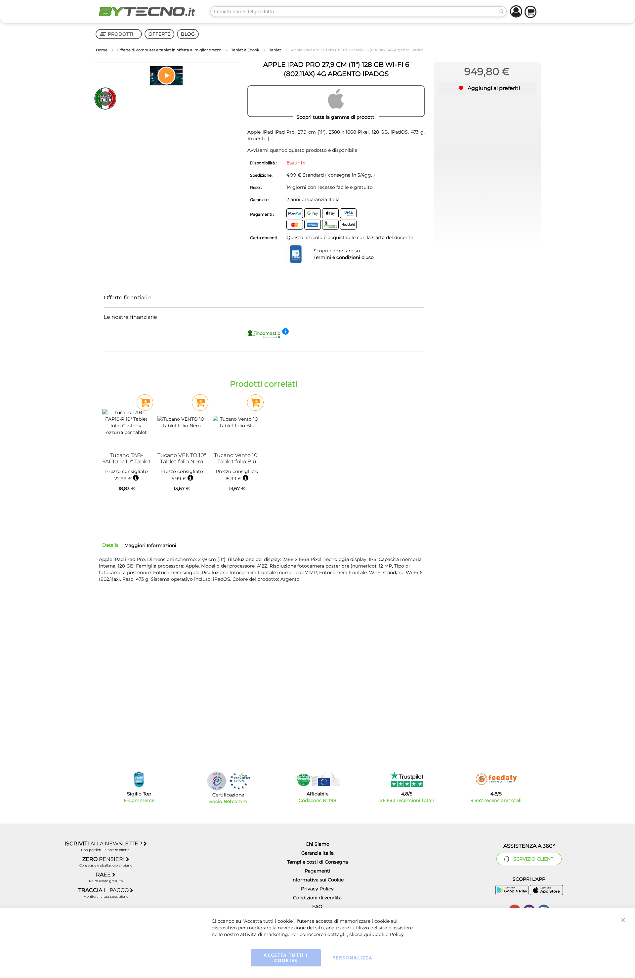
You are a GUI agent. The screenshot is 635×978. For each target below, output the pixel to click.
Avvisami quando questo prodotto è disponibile (302, 150)
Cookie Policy (388, 934)
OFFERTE (159, 34)
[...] (270, 139)
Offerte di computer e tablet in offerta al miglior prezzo (169, 50)
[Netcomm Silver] (216, 781)
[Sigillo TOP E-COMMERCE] (139, 779)
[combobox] (358, 11)
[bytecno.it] (147, 11)
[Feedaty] (496, 779)
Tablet (275, 50)
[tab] (110, 545)
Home (102, 50)
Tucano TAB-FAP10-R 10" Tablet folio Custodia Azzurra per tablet (126, 458)
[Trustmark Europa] (239, 781)
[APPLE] (336, 101)
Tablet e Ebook (245, 50)
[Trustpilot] (407, 779)
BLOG (188, 34)
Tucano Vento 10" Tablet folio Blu (237, 458)
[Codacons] (317, 779)
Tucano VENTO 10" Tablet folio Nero (181, 458)
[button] (166, 76)
